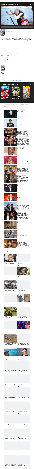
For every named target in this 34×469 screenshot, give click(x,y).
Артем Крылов (15, 53)
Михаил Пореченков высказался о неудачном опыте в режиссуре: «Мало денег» (22, 186)
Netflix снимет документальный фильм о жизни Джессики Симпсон (22, 159)
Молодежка (3, 98)
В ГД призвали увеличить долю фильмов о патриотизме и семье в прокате (22, 223)
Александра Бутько (10, 51)
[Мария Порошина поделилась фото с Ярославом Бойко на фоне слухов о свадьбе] (23, 327)
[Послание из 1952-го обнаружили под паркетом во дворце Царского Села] (10, 340)
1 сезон (2, 72)
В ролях (2, 53)
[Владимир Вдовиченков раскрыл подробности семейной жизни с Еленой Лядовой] (10, 273)
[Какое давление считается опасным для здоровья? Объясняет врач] (23, 367)
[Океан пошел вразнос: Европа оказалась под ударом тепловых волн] (10, 354)
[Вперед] (32, 84)
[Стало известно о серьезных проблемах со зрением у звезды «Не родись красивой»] (10, 435)
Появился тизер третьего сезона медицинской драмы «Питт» (23, 233)
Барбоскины (25, 98)
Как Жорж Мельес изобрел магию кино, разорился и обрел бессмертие (22, 131)
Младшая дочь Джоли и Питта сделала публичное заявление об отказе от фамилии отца (22, 214)
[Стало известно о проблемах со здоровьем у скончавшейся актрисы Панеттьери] (10, 260)
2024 (6, 31)
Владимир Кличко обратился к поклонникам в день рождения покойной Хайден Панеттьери (23, 196)
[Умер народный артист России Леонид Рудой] (23, 260)
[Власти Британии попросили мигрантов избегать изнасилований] (10, 448)
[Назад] (30, 84)
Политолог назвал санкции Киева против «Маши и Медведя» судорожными (22, 242)
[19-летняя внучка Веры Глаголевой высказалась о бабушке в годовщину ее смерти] (23, 461)
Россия (8, 55)
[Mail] (2, 1)
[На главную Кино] (4, 1)
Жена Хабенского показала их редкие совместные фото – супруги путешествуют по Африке (23, 205)
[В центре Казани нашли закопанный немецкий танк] (23, 300)
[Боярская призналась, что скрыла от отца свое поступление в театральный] (10, 421)
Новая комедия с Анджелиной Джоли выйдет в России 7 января (23, 177)
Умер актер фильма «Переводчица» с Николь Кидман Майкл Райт (22, 149)
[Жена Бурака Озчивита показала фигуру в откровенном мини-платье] (10, 394)
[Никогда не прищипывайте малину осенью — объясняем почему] (10, 313)
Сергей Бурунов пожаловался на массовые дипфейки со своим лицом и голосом (23, 112)
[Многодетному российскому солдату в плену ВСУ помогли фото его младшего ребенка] (10, 286)
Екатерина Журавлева (25, 53)
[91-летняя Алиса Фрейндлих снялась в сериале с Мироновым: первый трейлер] (10, 327)
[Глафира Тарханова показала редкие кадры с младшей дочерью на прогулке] (23, 354)
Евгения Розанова (9, 53)
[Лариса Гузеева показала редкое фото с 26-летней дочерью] (10, 300)
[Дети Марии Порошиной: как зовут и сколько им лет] (23, 273)
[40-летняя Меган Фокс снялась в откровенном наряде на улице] (23, 394)
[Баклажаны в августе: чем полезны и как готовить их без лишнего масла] (10, 408)
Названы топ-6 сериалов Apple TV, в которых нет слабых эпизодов (22, 122)
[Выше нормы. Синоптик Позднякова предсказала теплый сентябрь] (23, 313)
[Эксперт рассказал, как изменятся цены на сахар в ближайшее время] (23, 286)
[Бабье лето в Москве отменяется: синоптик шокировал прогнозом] (10, 461)
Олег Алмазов (19, 53)
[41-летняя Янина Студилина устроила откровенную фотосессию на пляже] (23, 421)
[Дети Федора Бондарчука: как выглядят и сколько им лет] (23, 408)
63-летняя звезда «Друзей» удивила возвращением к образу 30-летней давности (23, 140)
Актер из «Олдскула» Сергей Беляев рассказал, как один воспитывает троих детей (23, 168)
